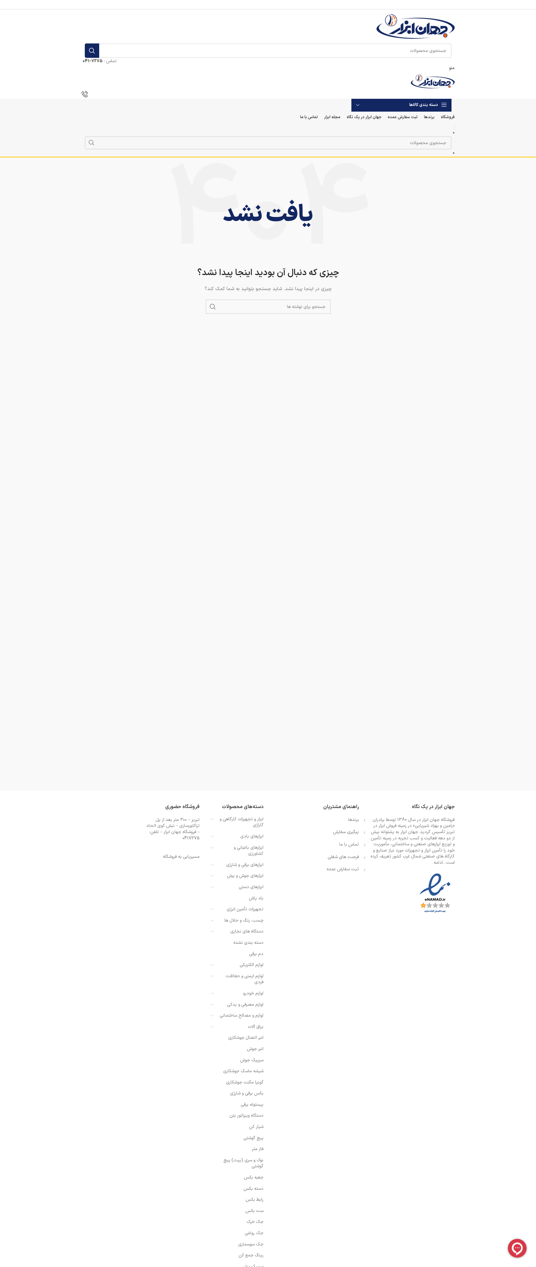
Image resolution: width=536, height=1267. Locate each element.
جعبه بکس (253, 1177)
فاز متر (257, 1149)
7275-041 (93, 61)
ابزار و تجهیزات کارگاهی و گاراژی (241, 822)
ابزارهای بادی (251, 836)
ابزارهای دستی (251, 887)
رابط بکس (254, 1199)
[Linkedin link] (260, 4)
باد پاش (256, 898)
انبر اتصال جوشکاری (245, 1037)
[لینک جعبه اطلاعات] (268, 95)
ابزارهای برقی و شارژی (244, 865)
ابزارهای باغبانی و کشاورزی (248, 850)
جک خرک (255, 1222)
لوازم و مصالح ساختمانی (241, 1015)
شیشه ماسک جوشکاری (243, 1071)
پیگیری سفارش (346, 832)
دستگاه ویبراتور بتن (246, 1115)
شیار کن (256, 1127)
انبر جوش (255, 1049)
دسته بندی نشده (248, 942)
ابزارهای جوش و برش (245, 875)
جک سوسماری (250, 1244)
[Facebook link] (284, 4)
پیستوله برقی (252, 1104)
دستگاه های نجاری (246, 931)
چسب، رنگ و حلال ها (243, 920)
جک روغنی (254, 1233)
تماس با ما (349, 844)
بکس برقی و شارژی (246, 1093)
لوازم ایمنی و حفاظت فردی (244, 979)
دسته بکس (253, 1188)
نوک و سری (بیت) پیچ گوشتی (243, 1163)
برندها (353, 820)
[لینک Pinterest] (268, 4)
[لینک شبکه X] (276, 4)
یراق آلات (255, 1026)
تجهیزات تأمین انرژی (245, 909)
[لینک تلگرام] (252, 4)
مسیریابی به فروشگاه (181, 856)
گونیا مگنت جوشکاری (244, 1082)
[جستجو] (92, 50)
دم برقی (256, 954)
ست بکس (254, 1211)
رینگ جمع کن (250, 1255)
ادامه (438, 862)
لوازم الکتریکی (251, 965)
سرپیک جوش (251, 1060)
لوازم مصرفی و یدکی (245, 1004)
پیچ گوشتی (253, 1138)
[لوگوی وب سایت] (415, 26)
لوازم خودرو (253, 993)
